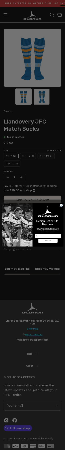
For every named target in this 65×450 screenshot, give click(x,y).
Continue (48, 241)
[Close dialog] (61, 205)
